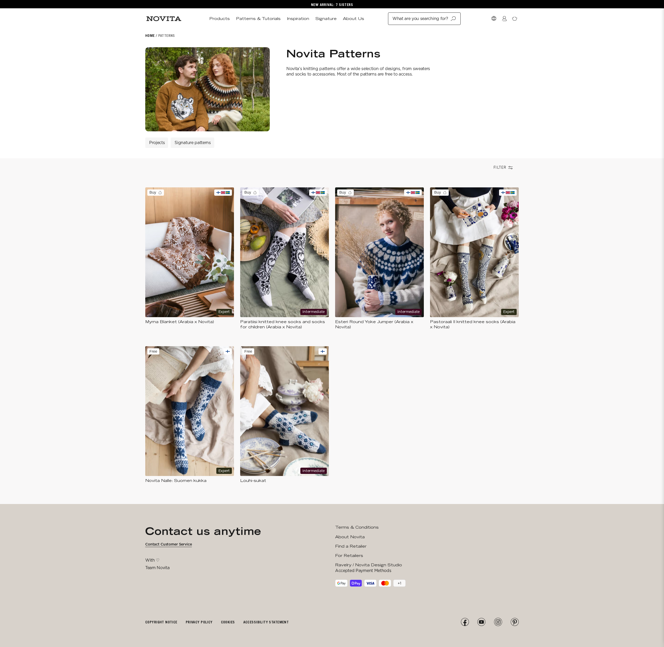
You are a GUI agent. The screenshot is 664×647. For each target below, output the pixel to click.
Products (219, 18)
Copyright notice (161, 622)
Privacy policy (199, 622)
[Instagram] (498, 622)
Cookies (228, 622)
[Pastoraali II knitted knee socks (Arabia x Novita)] (474, 258)
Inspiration (298, 18)
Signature (326, 18)
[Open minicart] (514, 19)
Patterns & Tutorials (258, 18)
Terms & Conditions (357, 527)
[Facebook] (465, 622)
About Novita (350, 536)
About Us (353, 18)
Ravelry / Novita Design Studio (368, 564)
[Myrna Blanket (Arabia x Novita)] (189, 258)
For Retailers (349, 555)
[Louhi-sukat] (284, 414)
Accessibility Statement (266, 622)
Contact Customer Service (168, 544)
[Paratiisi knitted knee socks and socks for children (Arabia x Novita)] (284, 258)
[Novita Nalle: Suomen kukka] (189, 414)
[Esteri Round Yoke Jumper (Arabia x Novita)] (379, 258)
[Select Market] (494, 19)
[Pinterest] (514, 622)
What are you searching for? (420, 18)
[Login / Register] (504, 19)
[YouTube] (481, 622)
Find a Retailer (350, 546)
